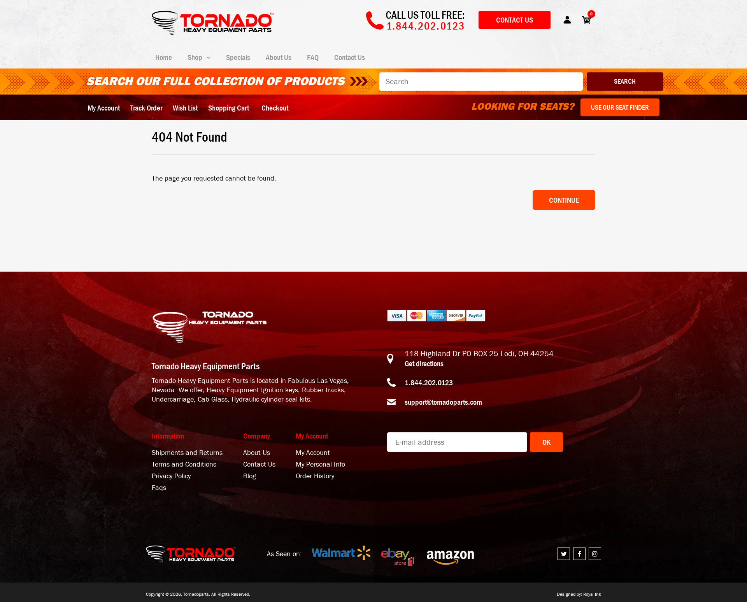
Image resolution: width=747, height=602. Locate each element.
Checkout (274, 108)
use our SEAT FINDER (620, 107)
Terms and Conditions (184, 464)
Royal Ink (592, 594)
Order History (315, 476)
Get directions (424, 363)
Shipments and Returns (187, 453)
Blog (249, 476)
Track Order (146, 108)
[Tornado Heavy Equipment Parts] (213, 32)
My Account (104, 108)
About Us (256, 453)
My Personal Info (320, 464)
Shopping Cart (228, 108)
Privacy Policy (171, 476)
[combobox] (481, 81)
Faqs (159, 488)
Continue (564, 200)
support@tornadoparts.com (443, 402)
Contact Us (514, 20)
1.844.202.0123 (429, 382)
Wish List (185, 108)
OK (546, 442)
